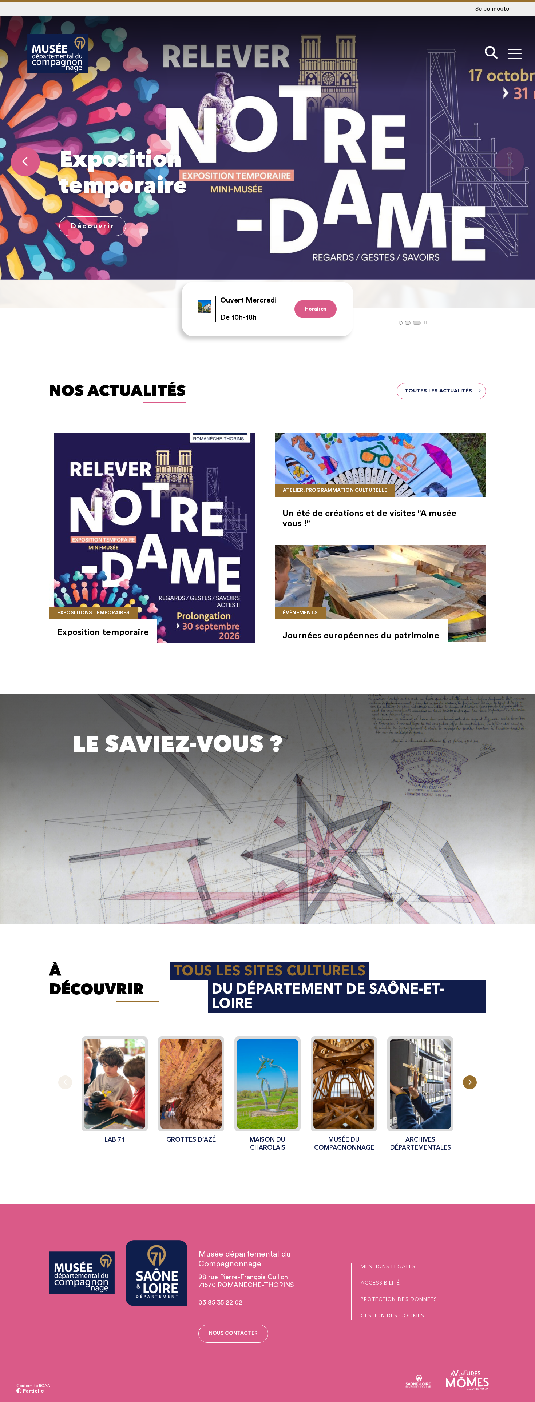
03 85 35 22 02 (220, 1302)
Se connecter (493, 9)
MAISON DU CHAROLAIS (267, 1143)
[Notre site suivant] (470, 1082)
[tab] (401, 323)
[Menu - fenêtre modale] (514, 53)
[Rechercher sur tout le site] (491, 53)
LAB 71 (114, 1139)
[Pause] (426, 323)
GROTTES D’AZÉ (191, 1139)
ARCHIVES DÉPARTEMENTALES (420, 1143)
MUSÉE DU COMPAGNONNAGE (344, 1143)
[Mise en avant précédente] (25, 161)
